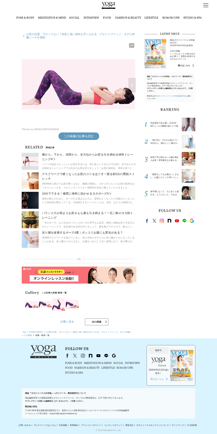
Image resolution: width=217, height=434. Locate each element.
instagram (162, 221)
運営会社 (129, 425)
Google (192, 221)
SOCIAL (74, 18)
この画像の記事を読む (79, 136)
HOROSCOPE (171, 18)
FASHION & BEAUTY (128, 18)
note (169, 221)
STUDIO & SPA (192, 18)
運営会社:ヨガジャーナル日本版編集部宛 (169, 96)
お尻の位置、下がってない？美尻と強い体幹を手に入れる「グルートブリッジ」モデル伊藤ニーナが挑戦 (80, 36)
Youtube (177, 221)
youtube (98, 355)
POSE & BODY (25, 18)
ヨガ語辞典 (192, 425)
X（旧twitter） (154, 221)
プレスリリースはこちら (45, 425)
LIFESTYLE (151, 18)
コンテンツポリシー (113, 425)
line (184, 221)
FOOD (107, 18)
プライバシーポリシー (91, 425)
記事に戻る (67, 321)
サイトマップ (178, 425)
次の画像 (96, 321)
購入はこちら (184, 65)
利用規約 (74, 425)
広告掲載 (63, 425)
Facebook (147, 221)
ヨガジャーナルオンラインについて (152, 425)
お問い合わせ (24, 425)
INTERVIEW (91, 18)
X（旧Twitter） (75, 355)
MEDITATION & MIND (52, 18)
